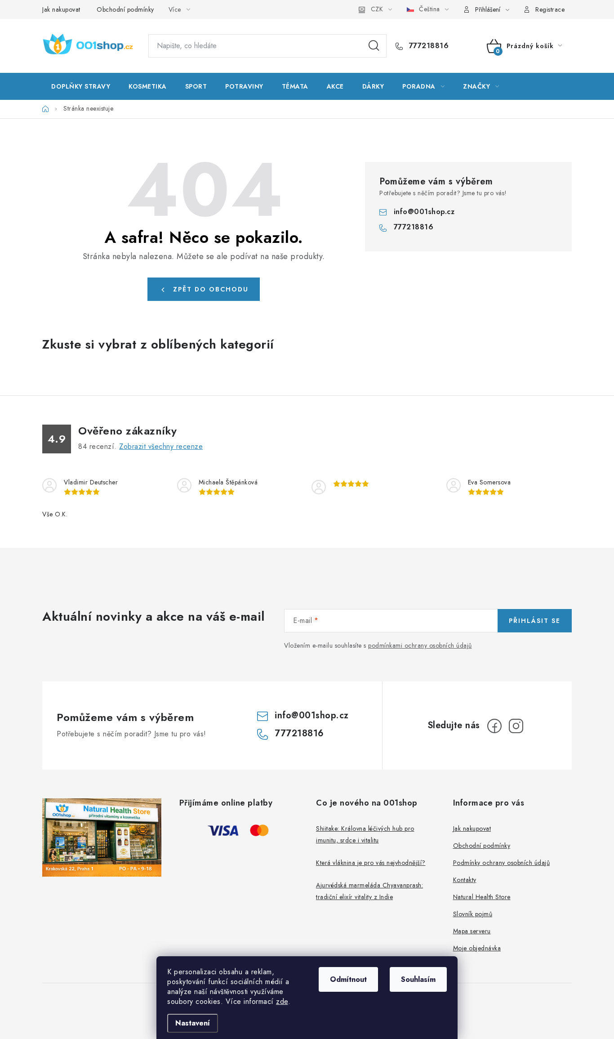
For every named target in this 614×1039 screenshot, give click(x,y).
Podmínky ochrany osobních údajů (501, 862)
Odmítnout (348, 979)
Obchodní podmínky (125, 9)
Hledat (374, 46)
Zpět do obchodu (211, 289)
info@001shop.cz (424, 211)
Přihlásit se (535, 620)
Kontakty (464, 879)
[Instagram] (516, 726)
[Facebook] (494, 726)
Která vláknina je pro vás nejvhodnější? (371, 862)
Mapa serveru (472, 931)
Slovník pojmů (473, 913)
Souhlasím (418, 979)
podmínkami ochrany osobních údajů (420, 645)
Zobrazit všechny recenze (161, 446)
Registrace (550, 9)
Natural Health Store (482, 896)
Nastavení (192, 1023)
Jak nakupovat (61, 9)
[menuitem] (80, 86)
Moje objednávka (477, 948)
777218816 (427, 45)
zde (282, 1001)
